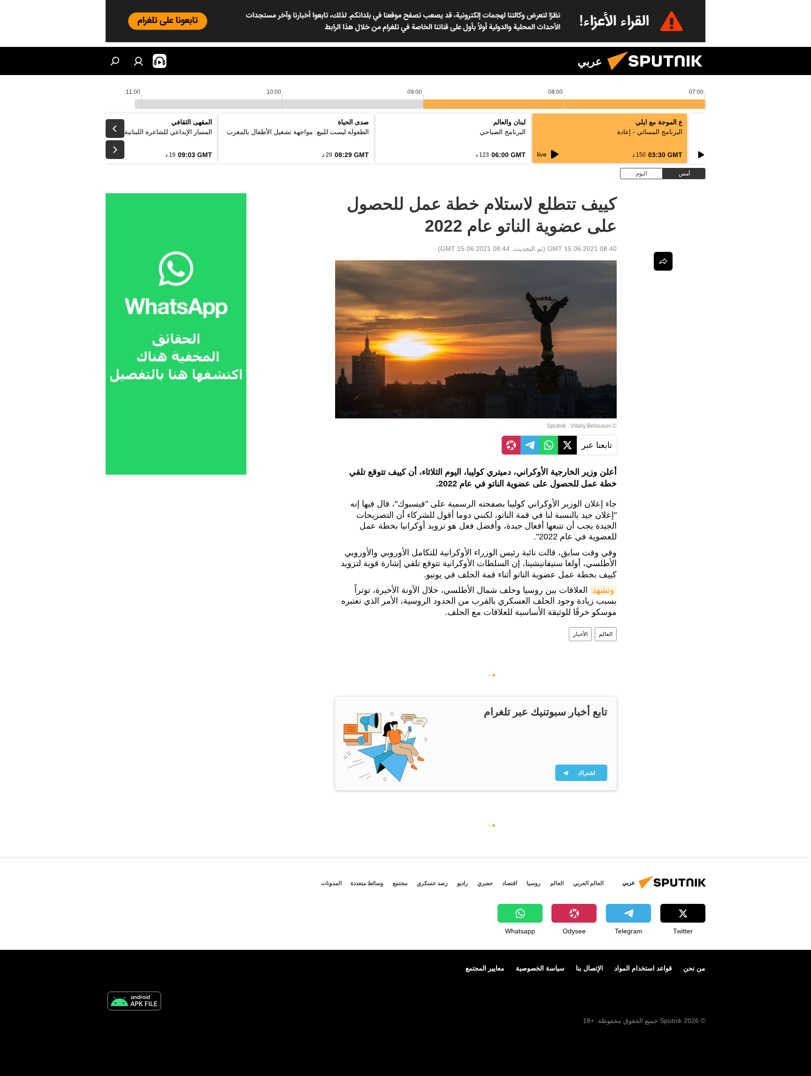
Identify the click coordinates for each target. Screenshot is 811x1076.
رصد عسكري (432, 883)
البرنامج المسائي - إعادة (649, 132)
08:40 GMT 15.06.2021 (582, 248)
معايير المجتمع (485, 968)
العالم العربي (588, 883)
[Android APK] (134, 1002)
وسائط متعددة (367, 883)
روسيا (534, 883)
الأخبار (580, 634)
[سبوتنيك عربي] (658, 72)
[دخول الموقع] (138, 61)
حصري (485, 883)
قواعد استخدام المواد (643, 968)
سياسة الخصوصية (540, 968)
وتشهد (603, 590)
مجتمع (400, 883)
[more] (663, 261)
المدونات (331, 883)
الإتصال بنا (589, 968)
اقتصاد (509, 883)
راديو (462, 883)
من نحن (694, 968)
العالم (605, 634)
